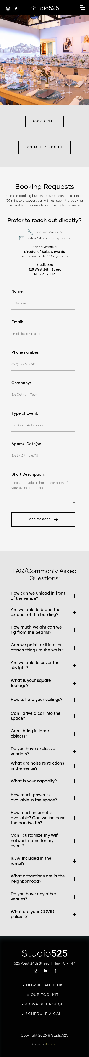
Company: (21, 383)
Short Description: (27, 475)
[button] (82, 8)
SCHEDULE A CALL (44, 1014)
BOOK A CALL (44, 121)
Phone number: (25, 353)
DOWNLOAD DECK (44, 985)
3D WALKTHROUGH (44, 1004)
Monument (51, 1044)
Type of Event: (24, 414)
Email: (17, 322)
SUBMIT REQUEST (44, 147)
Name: (17, 292)
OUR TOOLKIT (45, 994)
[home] (44, 8)
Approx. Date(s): (26, 444)
